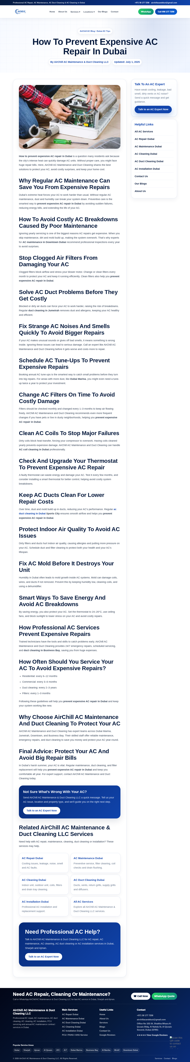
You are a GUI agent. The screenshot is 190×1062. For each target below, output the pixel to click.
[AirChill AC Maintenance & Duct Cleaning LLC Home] (21, 11)
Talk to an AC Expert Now (42, 810)
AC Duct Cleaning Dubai (149, 161)
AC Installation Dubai (147, 168)
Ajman (37, 1050)
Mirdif (116, 1050)
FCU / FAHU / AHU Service (75, 1035)
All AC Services (144, 131)
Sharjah (27, 1050)
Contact (114, 12)
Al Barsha (106, 1050)
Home (52, 12)
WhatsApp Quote (164, 996)
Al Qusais (48, 1050)
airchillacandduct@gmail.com (164, 3)
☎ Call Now (141, 996)
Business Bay (92, 1050)
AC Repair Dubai (144, 138)
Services (103, 1023)
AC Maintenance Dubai (148, 146)
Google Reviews (107, 1035)
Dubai (16, 1050)
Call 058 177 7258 (166, 12)
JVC (58, 1050)
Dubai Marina (76, 1050)
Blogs (102, 1027)
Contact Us (141, 176)
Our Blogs (103, 12)
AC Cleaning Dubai (146, 153)
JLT (65, 1050)
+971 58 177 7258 (142, 3)
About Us (62, 12)
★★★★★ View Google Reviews (152, 1035)
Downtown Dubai (130, 1050)
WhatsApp (146, 12)
